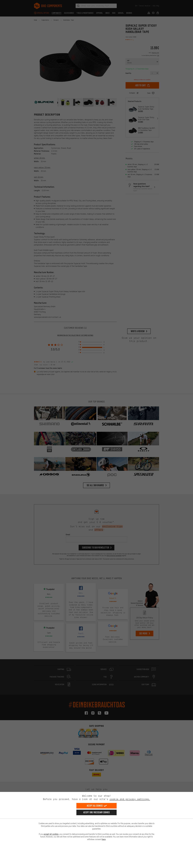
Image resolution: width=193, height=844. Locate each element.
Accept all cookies (95, 805)
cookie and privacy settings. (130, 799)
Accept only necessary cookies (96, 812)
